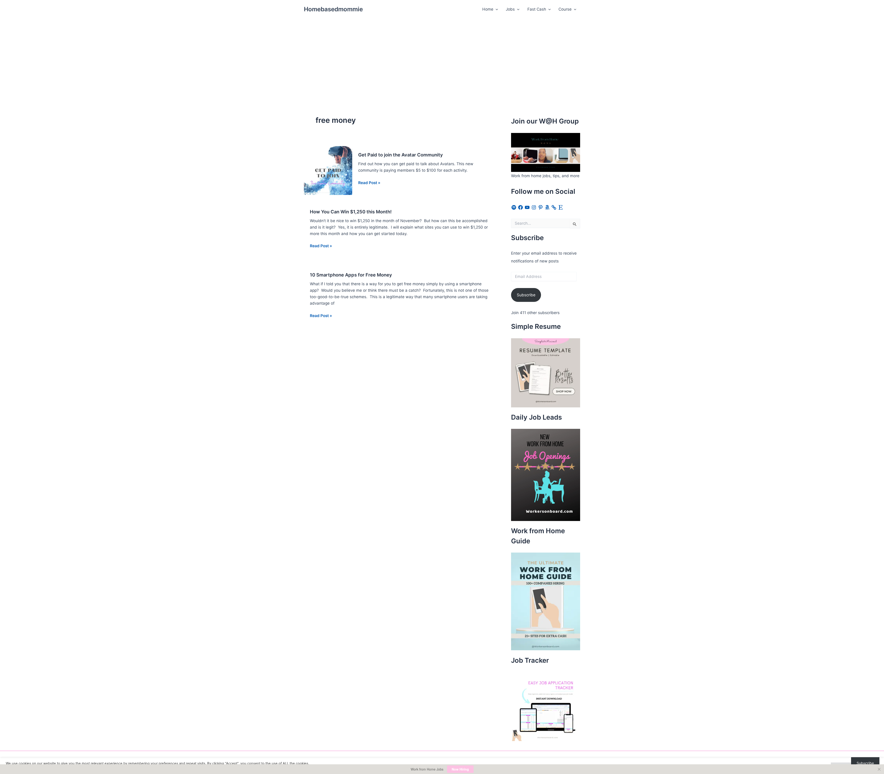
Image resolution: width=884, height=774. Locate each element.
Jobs (510, 9)
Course (565, 9)
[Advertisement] (442, 53)
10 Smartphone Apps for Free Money (351, 275)
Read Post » (369, 183)
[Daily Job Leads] (545, 474)
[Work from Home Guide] (545, 601)
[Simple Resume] (545, 372)
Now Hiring (460, 769)
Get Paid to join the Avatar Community (400, 155)
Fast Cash (536, 9)
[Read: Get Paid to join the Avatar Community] (328, 170)
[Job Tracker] (545, 706)
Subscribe (526, 295)
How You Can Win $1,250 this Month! (351, 212)
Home (487, 9)
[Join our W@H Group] (545, 152)
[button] (495, 9)
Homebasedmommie (333, 9)
